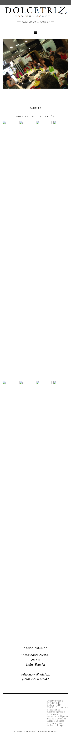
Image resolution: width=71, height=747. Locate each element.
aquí (61, 725)
